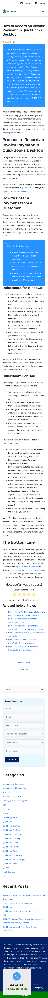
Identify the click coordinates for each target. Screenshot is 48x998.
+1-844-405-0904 (16, 989)
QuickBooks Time (10, 863)
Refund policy (37, 987)
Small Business (9, 872)
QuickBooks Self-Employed (14, 859)
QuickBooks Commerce (12, 825)
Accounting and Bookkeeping (15, 788)
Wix (4, 876)
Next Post (24, 669)
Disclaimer (37, 984)
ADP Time (7, 792)
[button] (29, 970)
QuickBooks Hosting (11, 838)
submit (11, 759)
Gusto (5, 813)
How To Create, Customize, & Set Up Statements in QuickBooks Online (26, 266)
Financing (6, 809)
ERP (4, 805)
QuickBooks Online (21, 191)
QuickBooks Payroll (11, 846)
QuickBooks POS (10, 851)
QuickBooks (36, 56)
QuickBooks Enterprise (12, 834)
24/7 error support (30, 570)
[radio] (14, 594)
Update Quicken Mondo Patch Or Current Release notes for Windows (26, 255)
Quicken (6, 867)
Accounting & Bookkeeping (14, 784)
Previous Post (24, 662)
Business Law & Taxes (12, 796)
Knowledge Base (10, 817)
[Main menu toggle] (42, 11)
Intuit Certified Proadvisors (27, 566)
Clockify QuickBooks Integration (16, 800)
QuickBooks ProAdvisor (13, 855)
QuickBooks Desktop (32, 63)
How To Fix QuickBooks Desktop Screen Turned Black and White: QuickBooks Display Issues (26, 276)
